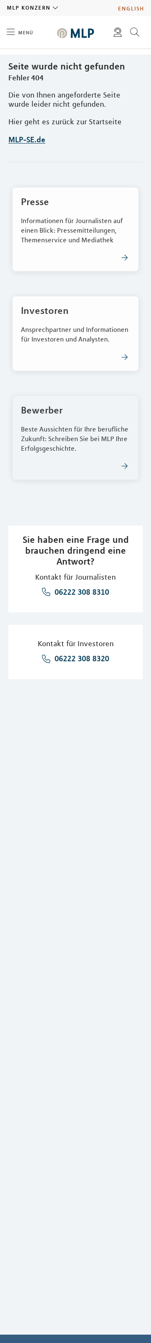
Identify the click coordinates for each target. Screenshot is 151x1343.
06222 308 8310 (80, 591)
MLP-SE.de (26, 139)
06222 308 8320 (80, 658)
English (131, 8)
